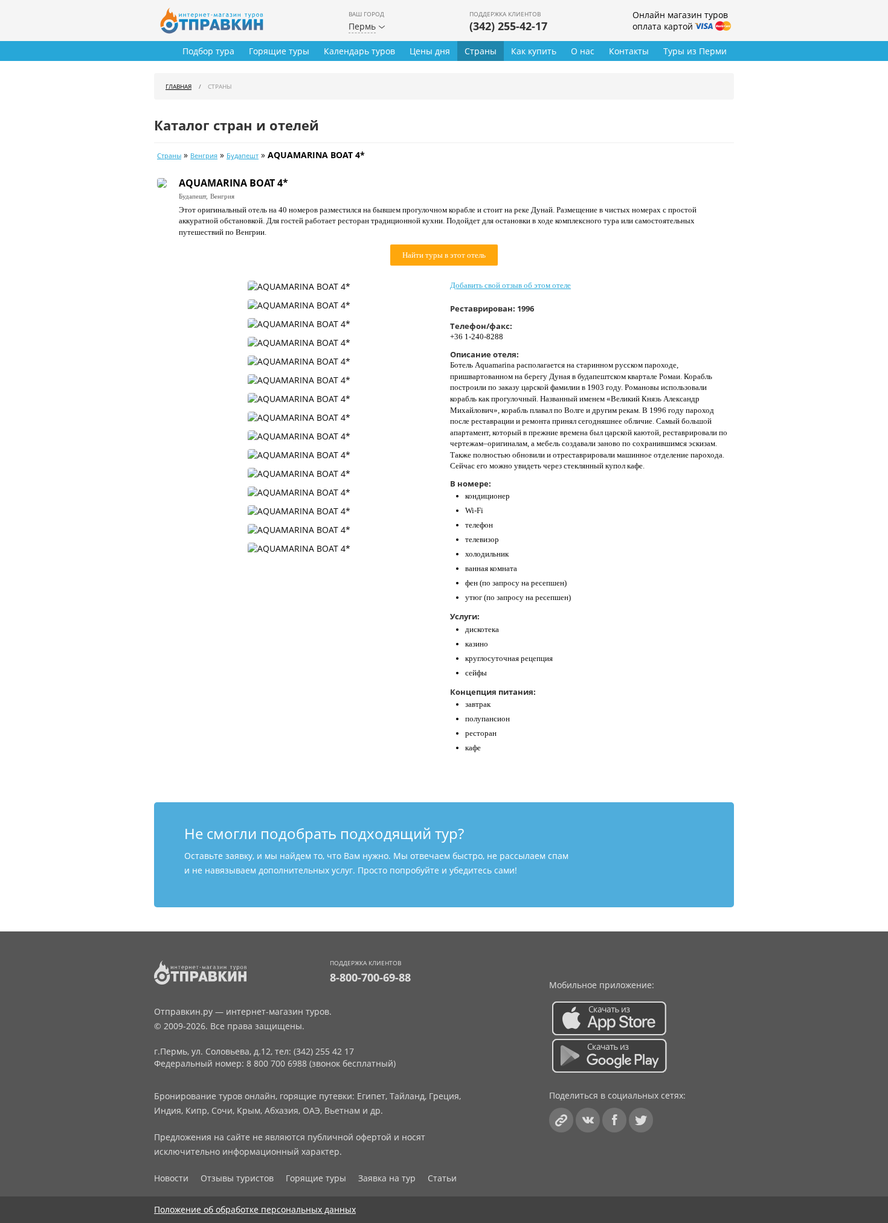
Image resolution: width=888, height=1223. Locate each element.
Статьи (442, 1178)
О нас (582, 51)
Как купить (533, 51)
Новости (171, 1178)
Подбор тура (208, 51)
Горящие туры (279, 51)
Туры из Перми (695, 51)
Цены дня (430, 51)
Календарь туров (359, 51)
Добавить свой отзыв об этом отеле (510, 285)
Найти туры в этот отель (444, 255)
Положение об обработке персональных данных (255, 1209)
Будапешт (243, 156)
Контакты (629, 51)
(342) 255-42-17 (508, 26)
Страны (481, 51)
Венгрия (203, 156)
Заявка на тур (387, 1178)
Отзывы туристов (237, 1178)
